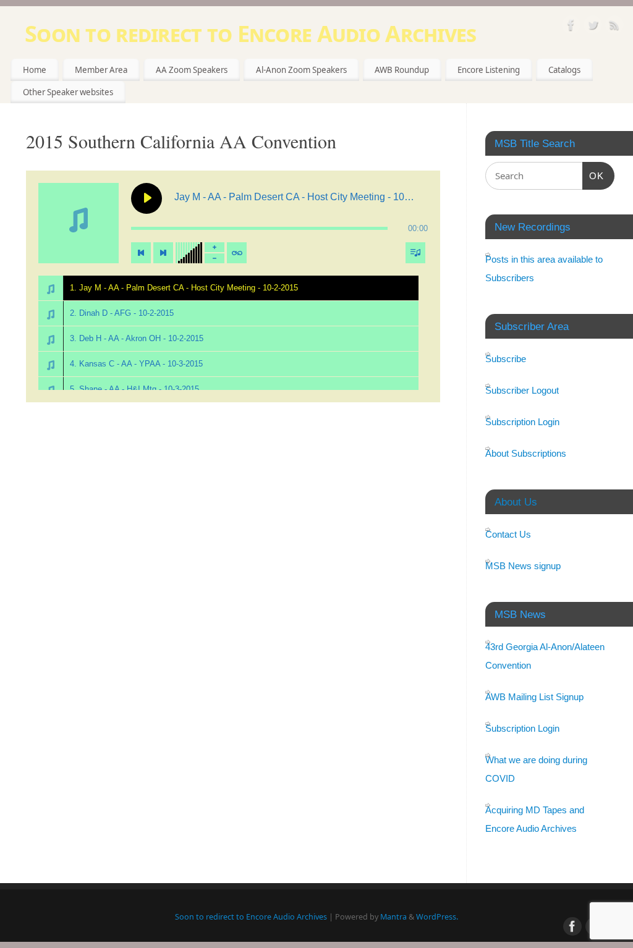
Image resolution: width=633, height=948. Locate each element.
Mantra (393, 917)
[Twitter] (593, 26)
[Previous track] (141, 252)
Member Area (101, 69)
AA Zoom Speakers (191, 69)
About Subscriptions (525, 453)
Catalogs (564, 69)
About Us (516, 501)
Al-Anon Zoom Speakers (301, 69)
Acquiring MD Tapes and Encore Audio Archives (534, 819)
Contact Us (508, 534)
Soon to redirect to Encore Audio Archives (250, 34)
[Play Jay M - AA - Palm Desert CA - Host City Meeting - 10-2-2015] (146, 198)
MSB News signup (523, 566)
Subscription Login (522, 422)
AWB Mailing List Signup (534, 697)
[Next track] (163, 252)
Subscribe (505, 358)
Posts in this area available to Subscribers (544, 268)
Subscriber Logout (522, 390)
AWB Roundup (402, 69)
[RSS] (614, 26)
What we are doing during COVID (536, 769)
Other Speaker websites (68, 92)
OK (593, 175)
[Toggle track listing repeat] (237, 252)
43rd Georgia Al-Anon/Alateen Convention (545, 656)
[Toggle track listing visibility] (415, 252)
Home (34, 69)
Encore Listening (488, 69)
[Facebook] (571, 26)
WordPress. (437, 917)
